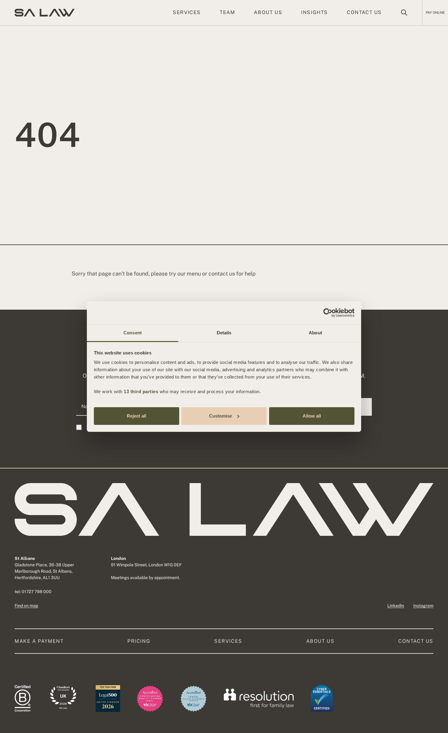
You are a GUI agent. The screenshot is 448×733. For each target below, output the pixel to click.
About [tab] (315, 332)
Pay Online (435, 12)
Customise (220, 415)
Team (227, 12)
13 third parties (141, 391)
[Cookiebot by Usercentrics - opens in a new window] (327, 312)
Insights (314, 12)
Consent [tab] (132, 332)
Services (187, 12)
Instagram (423, 605)
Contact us (364, 12)
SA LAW (45, 12)
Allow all (312, 415)
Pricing (138, 641)
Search (404, 12)
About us (268, 12)
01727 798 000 (37, 591)
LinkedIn (395, 605)
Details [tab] (224, 332)
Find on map (26, 605)
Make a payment (39, 641)
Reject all (136, 415)
